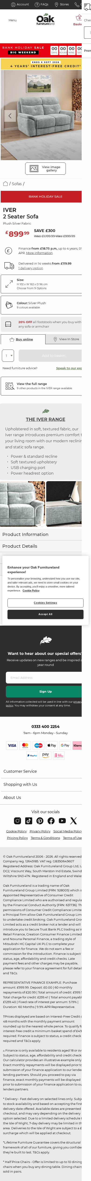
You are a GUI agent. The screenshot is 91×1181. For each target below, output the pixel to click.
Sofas (17, 184)
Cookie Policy (16, 831)
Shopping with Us (20, 784)
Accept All (45, 614)
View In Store (69, 339)
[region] (45, 590)
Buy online (24, 339)
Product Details (19, 546)
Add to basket (54, 356)
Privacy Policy (40, 831)
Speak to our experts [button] (72, 368)
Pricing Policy (17, 838)
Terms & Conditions (45, 838)
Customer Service (20, 771)
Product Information (25, 534)
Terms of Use (72, 838)
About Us (12, 797)
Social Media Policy (68, 831)
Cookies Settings (45, 603)
